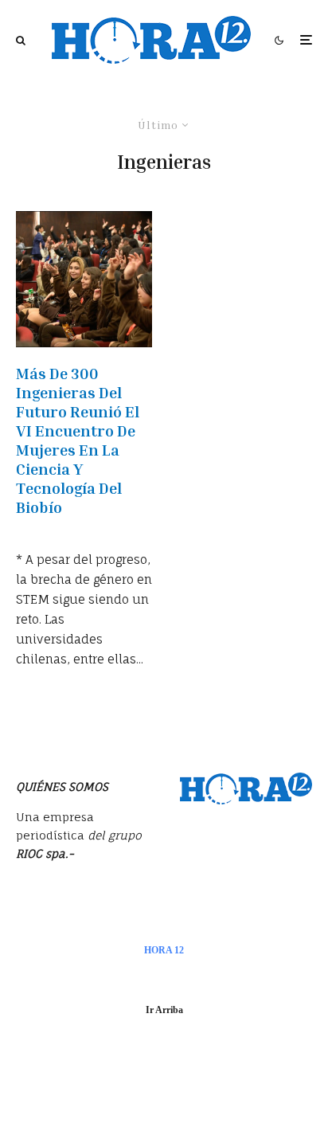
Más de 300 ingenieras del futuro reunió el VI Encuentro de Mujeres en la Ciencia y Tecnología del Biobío (77, 439)
